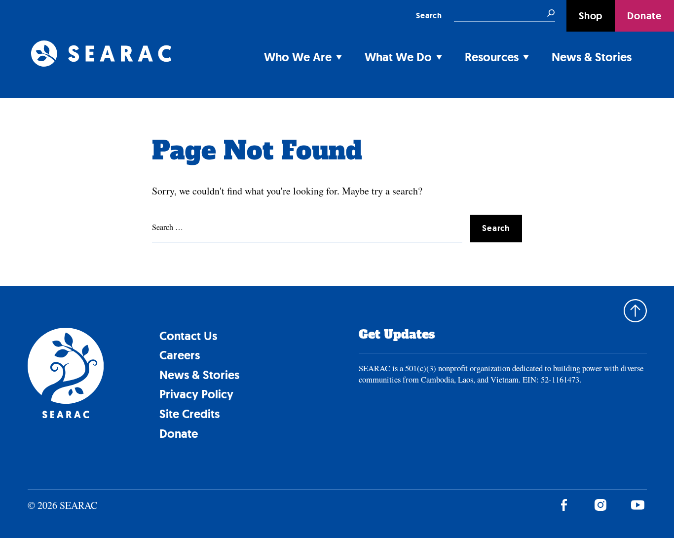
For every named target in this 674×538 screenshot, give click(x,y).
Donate (644, 15)
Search (429, 15)
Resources (492, 57)
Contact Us (188, 336)
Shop (590, 15)
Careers (179, 355)
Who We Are (298, 57)
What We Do (398, 57)
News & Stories (592, 57)
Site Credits (189, 414)
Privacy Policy (196, 394)
